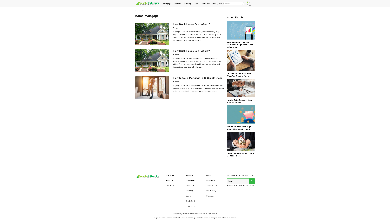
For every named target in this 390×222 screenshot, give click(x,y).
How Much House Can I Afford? (191, 24)
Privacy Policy (211, 180)
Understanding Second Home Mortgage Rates (240, 154)
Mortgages (176, 28)
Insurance (190, 185)
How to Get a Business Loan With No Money (239, 101)
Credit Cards (190, 201)
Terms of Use (211, 185)
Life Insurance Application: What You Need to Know (239, 74)
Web (250, 5)
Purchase (176, 55)
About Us (169, 180)
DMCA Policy (211, 191)
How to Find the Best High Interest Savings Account (239, 127)
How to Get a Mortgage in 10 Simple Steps (197, 78)
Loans (188, 196)
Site (250, 2)
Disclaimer (210, 196)
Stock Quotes (191, 206)
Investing (189, 191)
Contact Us (170, 185)
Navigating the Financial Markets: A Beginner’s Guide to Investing (240, 44)
